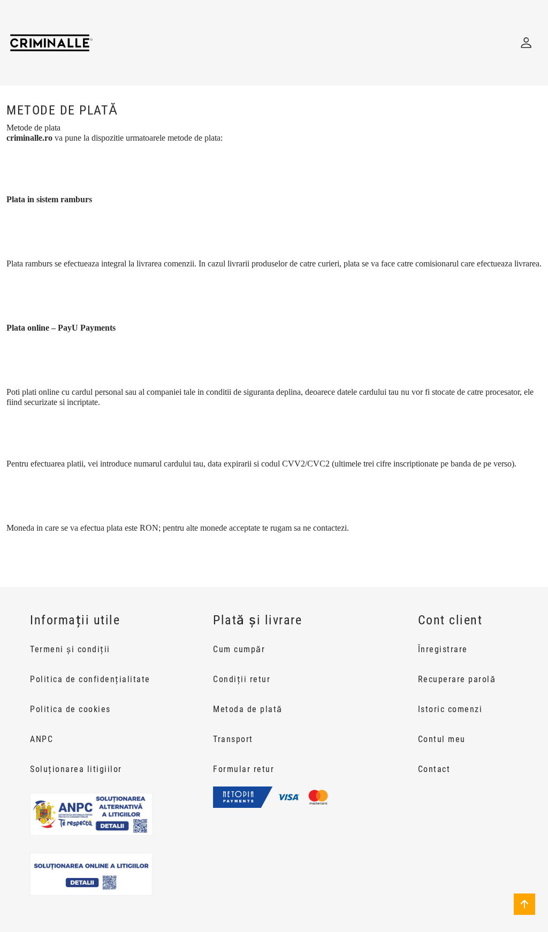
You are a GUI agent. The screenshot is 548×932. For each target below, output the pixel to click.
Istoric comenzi (450, 709)
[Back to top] (524, 904)
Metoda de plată (248, 709)
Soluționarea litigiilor (76, 769)
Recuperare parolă (457, 679)
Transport (233, 739)
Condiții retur (241, 679)
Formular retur (243, 769)
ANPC (41, 739)
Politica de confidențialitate (90, 679)
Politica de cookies (70, 709)
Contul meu (442, 739)
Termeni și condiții (70, 649)
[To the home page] (51, 42)
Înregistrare (443, 649)
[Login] (526, 42)
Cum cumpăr (239, 649)
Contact (434, 769)
